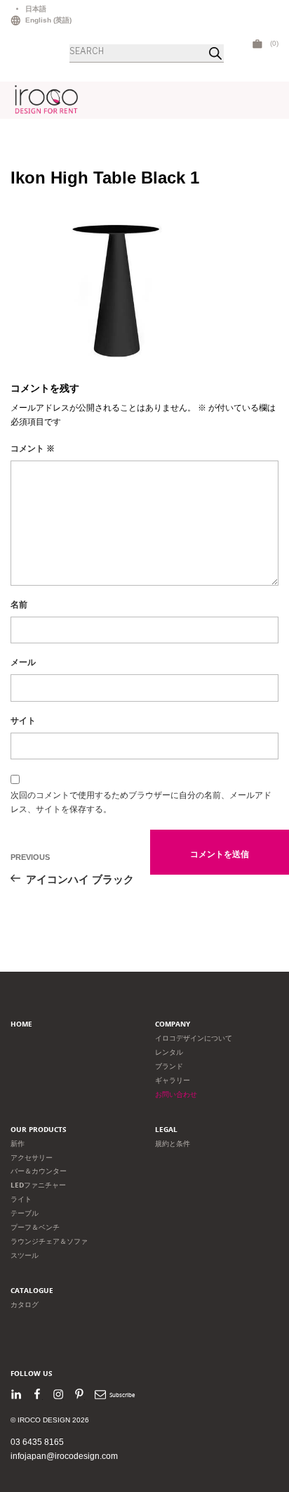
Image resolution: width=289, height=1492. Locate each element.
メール (23, 662)
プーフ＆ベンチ (35, 1227)
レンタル (169, 1052)
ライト (21, 1199)
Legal (166, 1129)
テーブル (25, 1213)
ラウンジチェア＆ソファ (49, 1241)
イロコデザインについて (193, 1038)
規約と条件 (172, 1143)
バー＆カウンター (39, 1171)
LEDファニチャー (38, 1185)
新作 (18, 1143)
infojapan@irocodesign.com (64, 1456)
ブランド (169, 1066)
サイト (23, 721)
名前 (19, 605)
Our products (39, 1129)
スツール (25, 1255)
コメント (33, 449)
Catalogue (32, 1290)
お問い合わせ (176, 1094)
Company (172, 1024)
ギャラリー (172, 1080)
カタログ (25, 1304)
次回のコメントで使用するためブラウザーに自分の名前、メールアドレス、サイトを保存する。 (141, 802)
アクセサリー (32, 1157)
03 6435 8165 (37, 1442)
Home (21, 1024)
